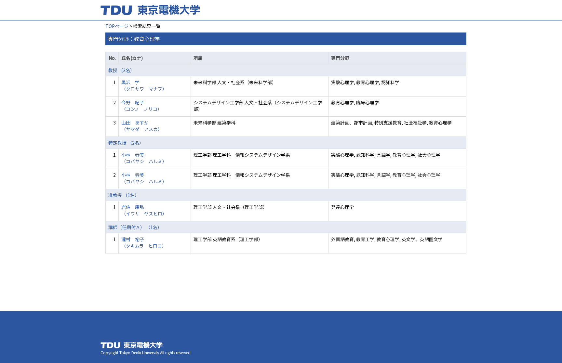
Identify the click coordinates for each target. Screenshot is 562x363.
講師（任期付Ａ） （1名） (135, 227)
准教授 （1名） (123, 195)
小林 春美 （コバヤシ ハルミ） (144, 157)
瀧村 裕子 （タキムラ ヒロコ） (144, 242)
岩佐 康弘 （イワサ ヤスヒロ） (144, 210)
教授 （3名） (121, 70)
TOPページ (116, 26)
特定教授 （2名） (126, 142)
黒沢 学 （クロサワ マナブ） (144, 85)
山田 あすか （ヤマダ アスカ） (141, 125)
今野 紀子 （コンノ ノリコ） (141, 105)
